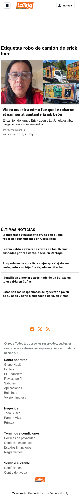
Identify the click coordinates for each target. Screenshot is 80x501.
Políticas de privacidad (19, 438)
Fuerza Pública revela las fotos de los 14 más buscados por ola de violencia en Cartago (35, 251)
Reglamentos (13, 452)
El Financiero (13, 374)
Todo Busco (12, 413)
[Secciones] (7, 5)
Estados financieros (17, 447)
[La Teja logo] (25, 5)
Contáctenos (13, 468)
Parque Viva (12, 417)
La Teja (9, 369)
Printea (9, 422)
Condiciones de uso (18, 442)
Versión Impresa (15, 397)
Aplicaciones (13, 388)
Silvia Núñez (15, 130)
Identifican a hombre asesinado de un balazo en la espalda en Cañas (37, 280)
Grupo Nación (13, 364)
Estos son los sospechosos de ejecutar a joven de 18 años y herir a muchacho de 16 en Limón (36, 294)
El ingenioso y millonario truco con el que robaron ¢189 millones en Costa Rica (33, 237)
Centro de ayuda (15, 472)
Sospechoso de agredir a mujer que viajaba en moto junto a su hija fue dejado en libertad (36, 265)
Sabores (10, 383)
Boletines (10, 392)
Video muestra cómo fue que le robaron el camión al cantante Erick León (38, 112)
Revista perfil (13, 378)
